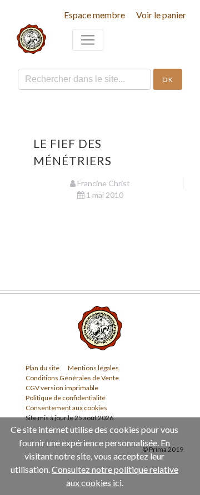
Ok (167, 79)
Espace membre (94, 14)
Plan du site (42, 368)
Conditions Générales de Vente (72, 378)
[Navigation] (87, 40)
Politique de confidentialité (66, 398)
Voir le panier (161, 14)
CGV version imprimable (62, 388)
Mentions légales (93, 368)
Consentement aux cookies (66, 408)
